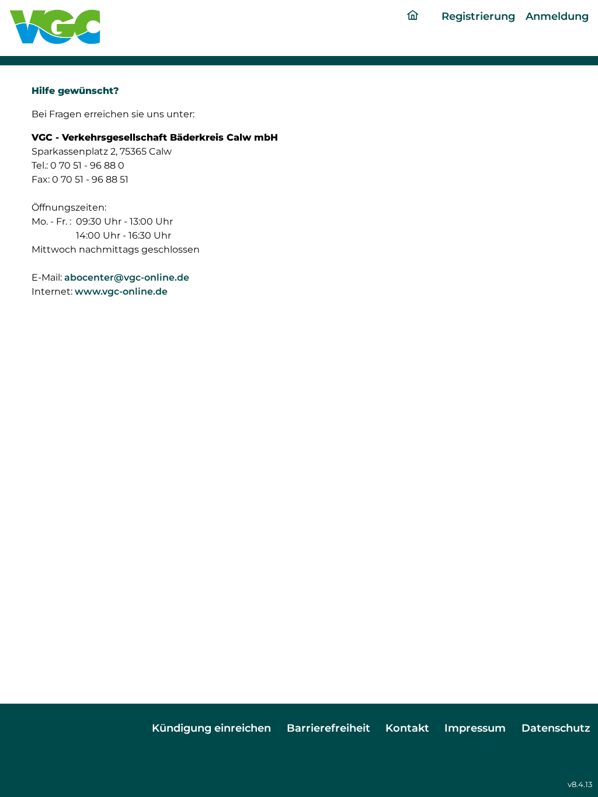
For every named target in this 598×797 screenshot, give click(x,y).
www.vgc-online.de (121, 291)
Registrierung (478, 16)
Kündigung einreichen (211, 728)
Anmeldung (557, 16)
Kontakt (407, 728)
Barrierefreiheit (328, 728)
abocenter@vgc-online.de (126, 277)
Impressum (475, 728)
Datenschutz (555, 728)
